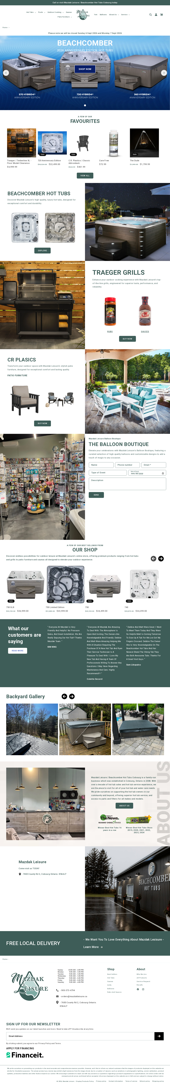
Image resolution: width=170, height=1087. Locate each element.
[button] (31, 12)
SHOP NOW (85, 69)
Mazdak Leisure (68, 1081)
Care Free (104, 160)
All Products (142, 978)
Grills (109, 985)
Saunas (110, 981)
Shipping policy (158, 1081)
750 (87, 607)
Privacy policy (101, 1081)
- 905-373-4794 (67, 990)
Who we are (141, 974)
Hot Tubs (110, 978)
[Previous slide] (6, 73)
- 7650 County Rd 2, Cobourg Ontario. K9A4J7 (78, 1004)
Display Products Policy (85, 1081)
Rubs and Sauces (114, 992)
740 (126, 607)
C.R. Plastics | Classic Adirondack (79, 161)
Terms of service (131, 1081)
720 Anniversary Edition (49, 160)
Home (4, 27)
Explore (42, 250)
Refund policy (145, 1081)
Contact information (116, 1081)
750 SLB (10, 607)
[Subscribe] (159, 1036)
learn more (91, 947)
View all (85, 176)
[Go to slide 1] (85, 105)
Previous (153, 558)
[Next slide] (164, 73)
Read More (17, 651)
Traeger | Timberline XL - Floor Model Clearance (19, 161)
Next (161, 558)
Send (96, 495)
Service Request (143, 981)
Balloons (110, 988)
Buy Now (127, 339)
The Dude (134, 160)
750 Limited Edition (55, 607)
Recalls (140, 985)
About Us (124, 806)
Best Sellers (112, 974)
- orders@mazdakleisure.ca (73, 996)
